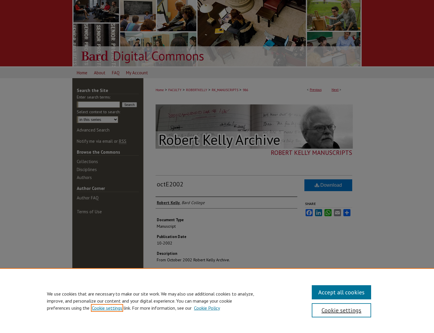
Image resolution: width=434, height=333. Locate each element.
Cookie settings (107, 308)
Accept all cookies (341, 292)
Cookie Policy (207, 308)
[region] (217, 300)
